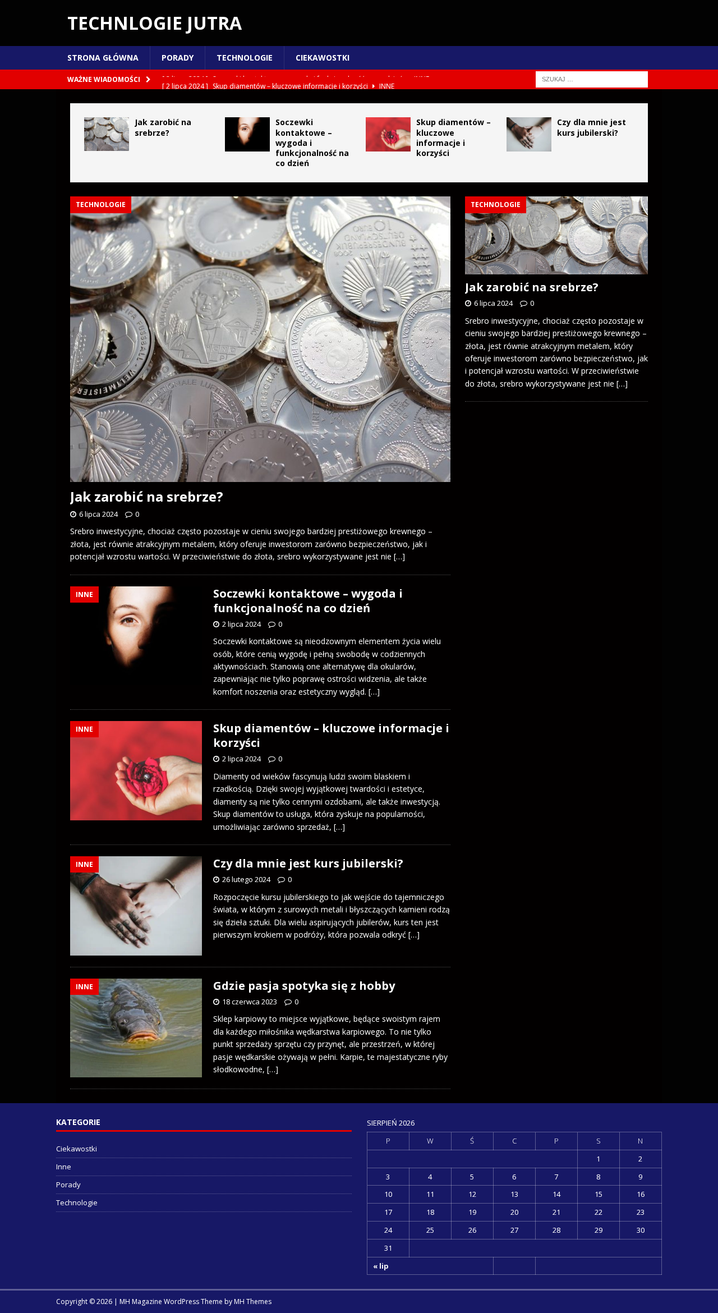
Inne (63, 1167)
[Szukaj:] (592, 79)
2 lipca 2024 (241, 624)
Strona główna (103, 57)
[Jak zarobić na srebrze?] (106, 134)
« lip (381, 1266)
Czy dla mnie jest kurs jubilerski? (591, 127)
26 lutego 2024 (246, 879)
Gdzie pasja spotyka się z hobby (304, 985)
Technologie (245, 57)
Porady (178, 57)
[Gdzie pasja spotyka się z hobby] (136, 1028)
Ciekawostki (322, 57)
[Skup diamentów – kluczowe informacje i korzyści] (388, 134)
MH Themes (252, 1301)
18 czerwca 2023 (249, 1002)
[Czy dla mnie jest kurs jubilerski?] (529, 134)
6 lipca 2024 (98, 514)
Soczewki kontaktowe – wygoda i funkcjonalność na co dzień (308, 601)
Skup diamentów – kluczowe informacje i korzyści (453, 137)
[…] (399, 556)
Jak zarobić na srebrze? (163, 127)
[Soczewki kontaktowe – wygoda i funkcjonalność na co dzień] (247, 134)
